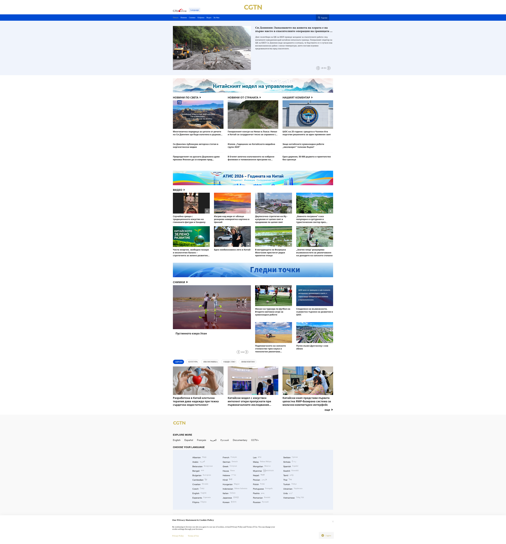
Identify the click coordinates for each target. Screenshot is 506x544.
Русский (224, 440)
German (230, 462)
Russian (261, 502)
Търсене (324, 18)
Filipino (199, 502)
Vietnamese (293, 497)
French (230, 457)
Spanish (290, 466)
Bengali (198, 471)
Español (188, 440)
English (177, 440)
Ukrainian (292, 488)
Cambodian (199, 479)
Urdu (287, 493)
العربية (213, 440)
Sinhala (289, 462)
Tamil (288, 475)
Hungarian (231, 484)
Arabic (198, 462)
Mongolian (262, 466)
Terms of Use (193, 536)
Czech (198, 488)
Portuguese (263, 488)
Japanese (231, 497)
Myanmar (263, 471)
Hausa (229, 471)
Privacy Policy (178, 536)
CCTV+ (255, 440)
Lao (257, 457)
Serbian (290, 457)
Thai (287, 479)
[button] (318, 68)
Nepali (258, 475)
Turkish (290, 484)
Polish (259, 484)
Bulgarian (201, 475)
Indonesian (235, 488)
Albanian (199, 457)
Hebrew (229, 475)
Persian (260, 479)
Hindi (227, 479)
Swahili (291, 471)
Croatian (200, 484)
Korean (229, 502)
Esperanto (201, 497)
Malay (262, 462)
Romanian (261, 497)
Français (201, 440)
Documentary (240, 440)
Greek (230, 466)
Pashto (258, 493)
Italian (229, 493)
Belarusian (202, 466)
